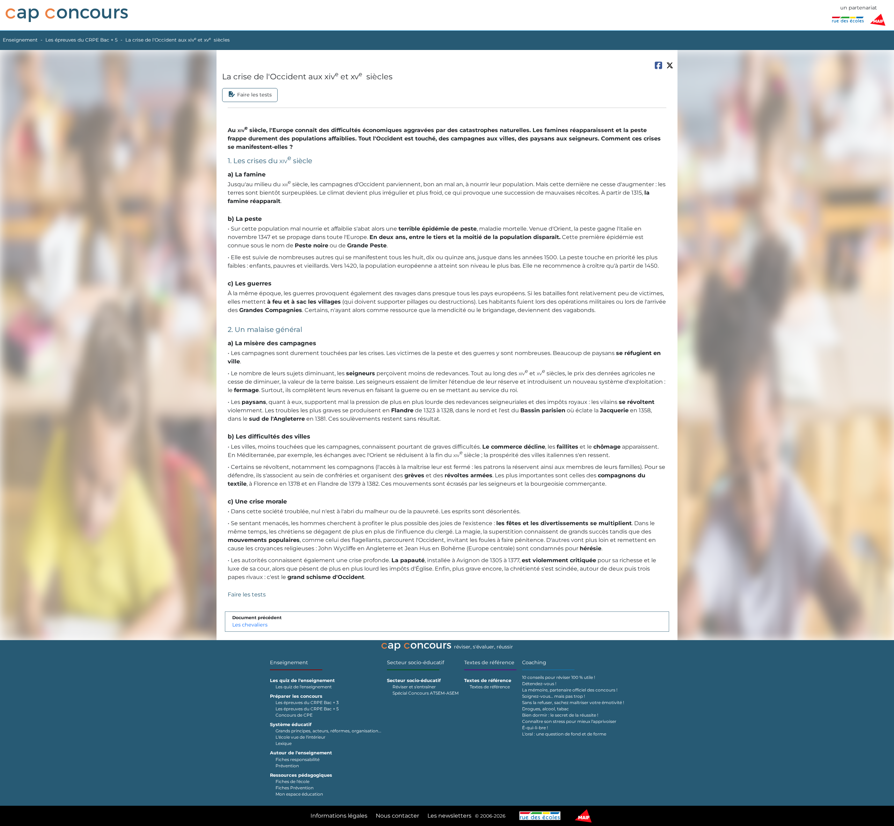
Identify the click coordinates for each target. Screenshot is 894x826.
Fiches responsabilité (298, 759)
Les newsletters (449, 815)
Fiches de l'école (292, 781)
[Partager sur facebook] (658, 65)
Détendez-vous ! (539, 683)
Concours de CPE (294, 715)
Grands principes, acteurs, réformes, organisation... (328, 730)
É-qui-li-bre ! (535, 727)
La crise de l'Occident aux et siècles (177, 40)
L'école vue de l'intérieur (300, 737)
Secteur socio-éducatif (415, 662)
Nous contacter (397, 815)
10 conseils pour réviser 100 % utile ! (558, 677)
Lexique (284, 743)
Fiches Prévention (295, 787)
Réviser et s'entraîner (414, 686)
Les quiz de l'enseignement (304, 686)
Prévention (287, 765)
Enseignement (20, 40)
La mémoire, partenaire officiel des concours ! (569, 690)
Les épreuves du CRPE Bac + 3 (307, 702)
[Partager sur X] (669, 65)
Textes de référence (489, 662)
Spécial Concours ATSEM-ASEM (426, 693)
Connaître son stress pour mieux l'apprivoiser (569, 721)
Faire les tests (247, 594)
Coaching (534, 662)
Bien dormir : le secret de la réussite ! (560, 715)
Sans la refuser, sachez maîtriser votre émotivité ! (573, 702)
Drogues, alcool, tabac (545, 708)
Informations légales (338, 815)
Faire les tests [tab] (254, 95)
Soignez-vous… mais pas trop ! (553, 696)
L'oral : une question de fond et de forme (564, 734)
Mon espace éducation (299, 794)
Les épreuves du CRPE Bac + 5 (81, 40)
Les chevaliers (250, 625)
